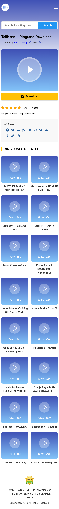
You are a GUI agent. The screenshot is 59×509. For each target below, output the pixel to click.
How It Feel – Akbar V (44, 308)
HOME (11, 490)
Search (47, 25)
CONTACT (31, 497)
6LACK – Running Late (44, 462)
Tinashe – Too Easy (14, 462)
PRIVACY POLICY (42, 490)
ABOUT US (24, 490)
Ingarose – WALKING (14, 426)
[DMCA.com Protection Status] (29, 480)
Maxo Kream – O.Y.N (14, 265)
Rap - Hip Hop (21, 42)
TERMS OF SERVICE (22, 493)
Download (32, 96)
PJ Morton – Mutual (44, 347)
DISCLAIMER (44, 493)
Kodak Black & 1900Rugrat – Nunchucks (44, 269)
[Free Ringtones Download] (5, 7)
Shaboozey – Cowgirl (44, 426)
